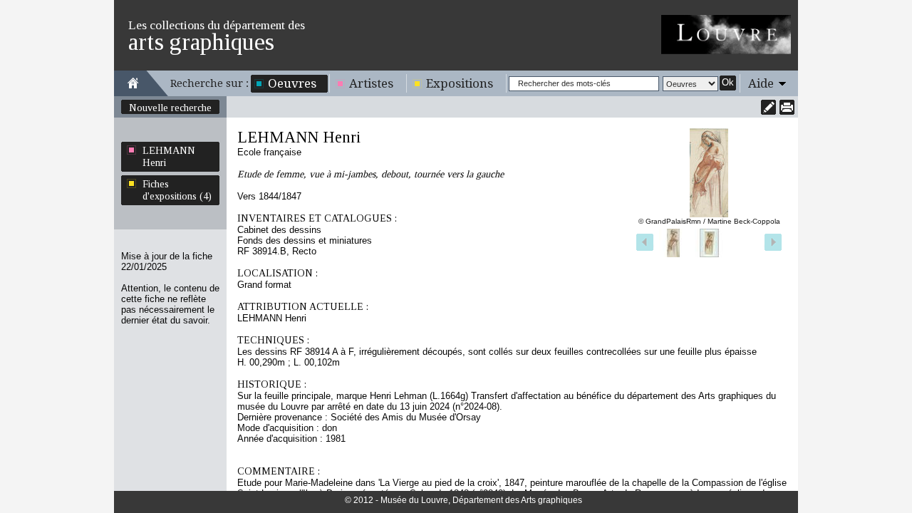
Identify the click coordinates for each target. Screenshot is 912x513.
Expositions (459, 83)
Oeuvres (292, 83)
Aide (761, 83)
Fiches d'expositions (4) (177, 190)
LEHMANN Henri (168, 156)
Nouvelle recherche (170, 107)
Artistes (371, 83)
